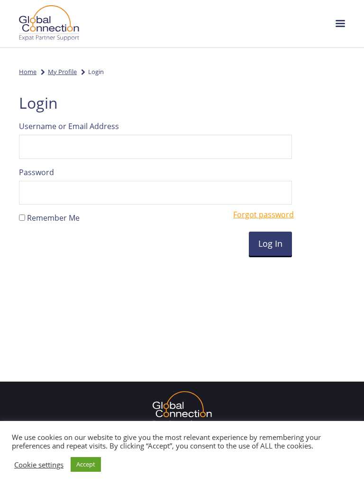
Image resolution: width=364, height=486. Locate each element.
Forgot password (263, 214)
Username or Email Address (69, 126)
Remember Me (52, 218)
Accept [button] (85, 464)
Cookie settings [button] (39, 464)
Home (27, 71)
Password (36, 172)
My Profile (62, 71)
